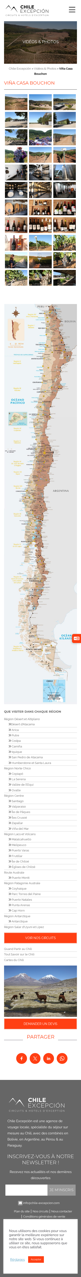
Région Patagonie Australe (22, 883)
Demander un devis (40, 1024)
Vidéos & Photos (40, 41)
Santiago (17, 801)
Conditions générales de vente (44, 1216)
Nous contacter (61, 1211)
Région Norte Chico (17, 768)
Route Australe (14, 872)
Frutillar (16, 856)
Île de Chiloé (20, 861)
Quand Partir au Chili (18, 949)
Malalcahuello (21, 839)
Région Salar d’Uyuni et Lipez (24, 927)
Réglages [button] (17, 1259)
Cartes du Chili (14, 960)
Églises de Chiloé (23, 867)
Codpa (16, 740)
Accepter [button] (36, 1259)
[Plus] (71, 8)
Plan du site (22, 1211)
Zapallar (17, 823)
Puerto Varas (20, 850)
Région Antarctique (17, 916)
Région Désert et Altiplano (22, 719)
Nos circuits (40, 1211)
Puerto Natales (21, 899)
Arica (15, 730)
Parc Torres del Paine (26, 894)
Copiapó (17, 773)
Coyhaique (19, 888)
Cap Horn (18, 910)
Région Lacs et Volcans (20, 834)
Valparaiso (18, 806)
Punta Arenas (20, 905)
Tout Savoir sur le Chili (19, 954)
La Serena (18, 779)
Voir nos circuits (40, 938)
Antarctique (19, 921)
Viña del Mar (20, 828)
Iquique (16, 752)
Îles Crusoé (19, 817)
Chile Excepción (20, 68)
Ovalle (16, 790)
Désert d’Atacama (23, 724)
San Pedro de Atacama (27, 757)
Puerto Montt (20, 877)
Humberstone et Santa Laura (31, 763)
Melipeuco (18, 845)
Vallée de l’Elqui (22, 784)
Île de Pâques (20, 812)
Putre (15, 735)
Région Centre (14, 795)
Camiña (16, 746)
